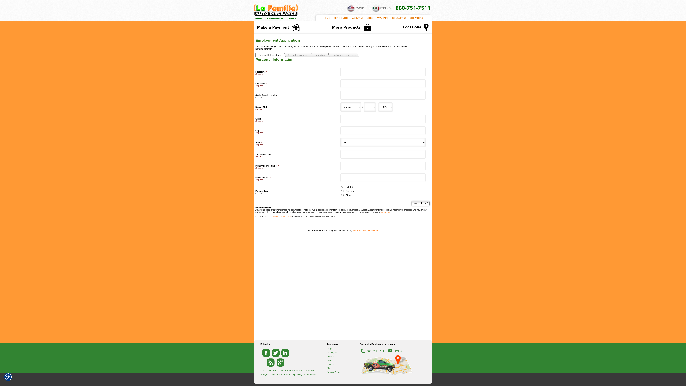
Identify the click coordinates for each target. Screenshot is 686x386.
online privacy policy (282, 216)
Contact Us (332, 360)
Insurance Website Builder (365, 230)
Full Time (350, 187)
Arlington (264, 374)
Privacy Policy (333, 372)
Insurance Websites (317, 230)
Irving (299, 374)
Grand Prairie (295, 370)
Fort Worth (273, 370)
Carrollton (309, 370)
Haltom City (289, 374)
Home (330, 349)
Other (348, 195)
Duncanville (276, 374)
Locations (331, 364)
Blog (329, 368)
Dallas (263, 370)
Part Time (350, 191)
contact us (385, 212)
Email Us (398, 351)
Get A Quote (332, 353)
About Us (331, 356)
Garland (284, 370)
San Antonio (310, 374)
